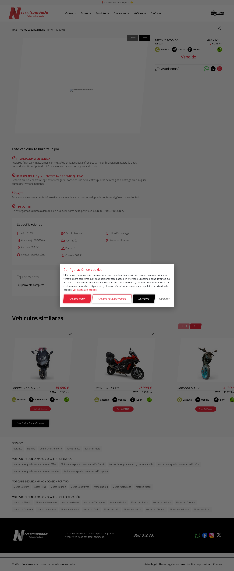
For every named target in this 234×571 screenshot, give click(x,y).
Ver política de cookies (85, 289)
